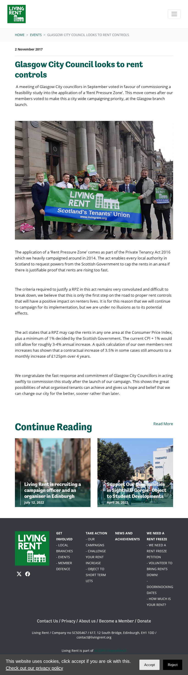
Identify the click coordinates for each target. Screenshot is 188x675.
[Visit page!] (19, 574)
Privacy (68, 621)
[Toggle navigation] (174, 14)
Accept (149, 665)
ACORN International (110, 650)
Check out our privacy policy (34, 668)
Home (20, 35)
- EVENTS (63, 557)
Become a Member (116, 621)
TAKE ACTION (96, 533)
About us (87, 621)
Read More (163, 423)
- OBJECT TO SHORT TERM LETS (96, 575)
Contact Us (47, 621)
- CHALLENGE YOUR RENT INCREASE (96, 557)
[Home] (16, 14)
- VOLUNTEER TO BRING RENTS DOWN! (159, 569)
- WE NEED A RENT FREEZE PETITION (157, 551)
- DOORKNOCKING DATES (160, 587)
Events (36, 35)
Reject (172, 665)
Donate (144, 621)
